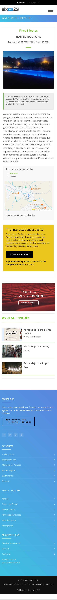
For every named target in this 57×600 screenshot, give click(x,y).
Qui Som (5, 548)
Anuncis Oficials (8, 509)
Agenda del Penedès (17, 18)
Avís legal (50, 584)
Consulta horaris (28, 303)
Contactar (6, 554)
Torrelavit (14, 173)
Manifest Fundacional (11, 543)
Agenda (5, 498)
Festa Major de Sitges (36, 363)
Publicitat (21, 590)
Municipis (21, 3)
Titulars (32, 3)
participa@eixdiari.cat (11, 562)
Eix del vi (5, 481)
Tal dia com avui (9, 459)
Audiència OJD (34, 590)
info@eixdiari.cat (9, 559)
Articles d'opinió (9, 470)
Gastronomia (7, 476)
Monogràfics (7, 525)
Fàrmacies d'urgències (11, 515)
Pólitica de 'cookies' (33, 584)
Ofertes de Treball (9, 504)
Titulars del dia (8, 454)
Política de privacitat (12, 584)
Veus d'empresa (9, 520)
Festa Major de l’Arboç (36, 346)
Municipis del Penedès (11, 465)
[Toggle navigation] (50, 10)
